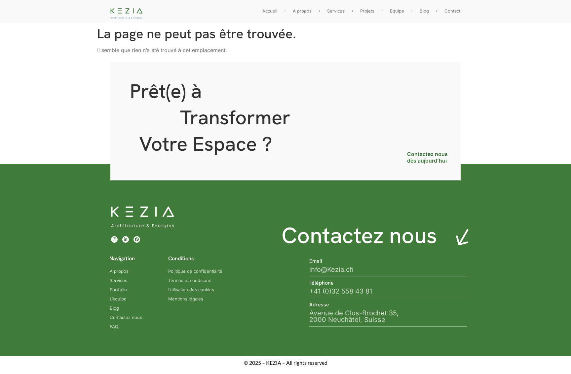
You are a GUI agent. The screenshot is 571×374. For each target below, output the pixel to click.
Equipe (397, 11)
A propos (302, 11)
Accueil (269, 11)
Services (336, 11)
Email (315, 261)
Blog (424, 11)
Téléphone (321, 282)
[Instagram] (114, 239)
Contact (452, 11)
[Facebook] (136, 239)
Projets (367, 11)
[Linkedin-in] (125, 239)
